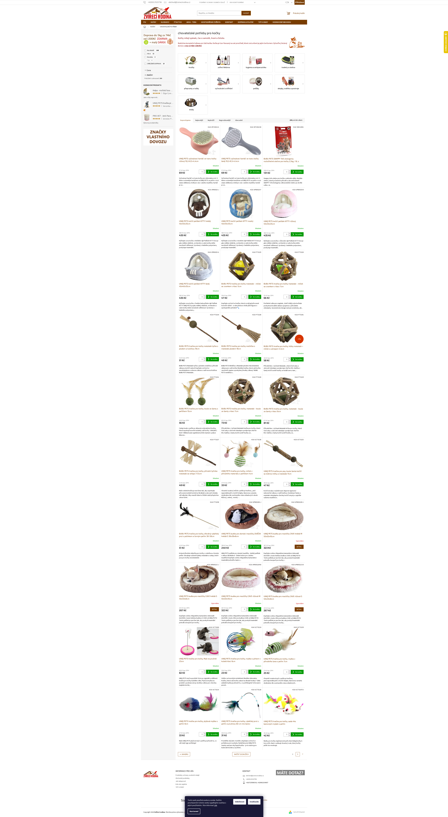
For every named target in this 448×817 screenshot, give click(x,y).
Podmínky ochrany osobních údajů (212, 2)
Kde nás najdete (181, 784)
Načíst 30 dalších (241, 754)
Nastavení (194, 811)
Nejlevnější (199, 120)
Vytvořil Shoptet (299, 812)
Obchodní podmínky (237, 2)
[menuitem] (144, 22)
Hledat (246, 13)
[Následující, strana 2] (298, 754)
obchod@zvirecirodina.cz (255, 776)
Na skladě (153, 50)
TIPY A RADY (180, 787)
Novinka (151, 57)
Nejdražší (211, 120)
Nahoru (185, 754)
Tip (149, 60)
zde (215, 805)
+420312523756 (251, 779)
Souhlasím (254, 801)
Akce (150, 54)
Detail (299, 547)
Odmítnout (239, 801)
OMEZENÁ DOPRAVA (156, 64)
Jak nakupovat (181, 781)
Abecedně (239, 120)
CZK (287, 2)
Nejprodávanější (225, 120)
